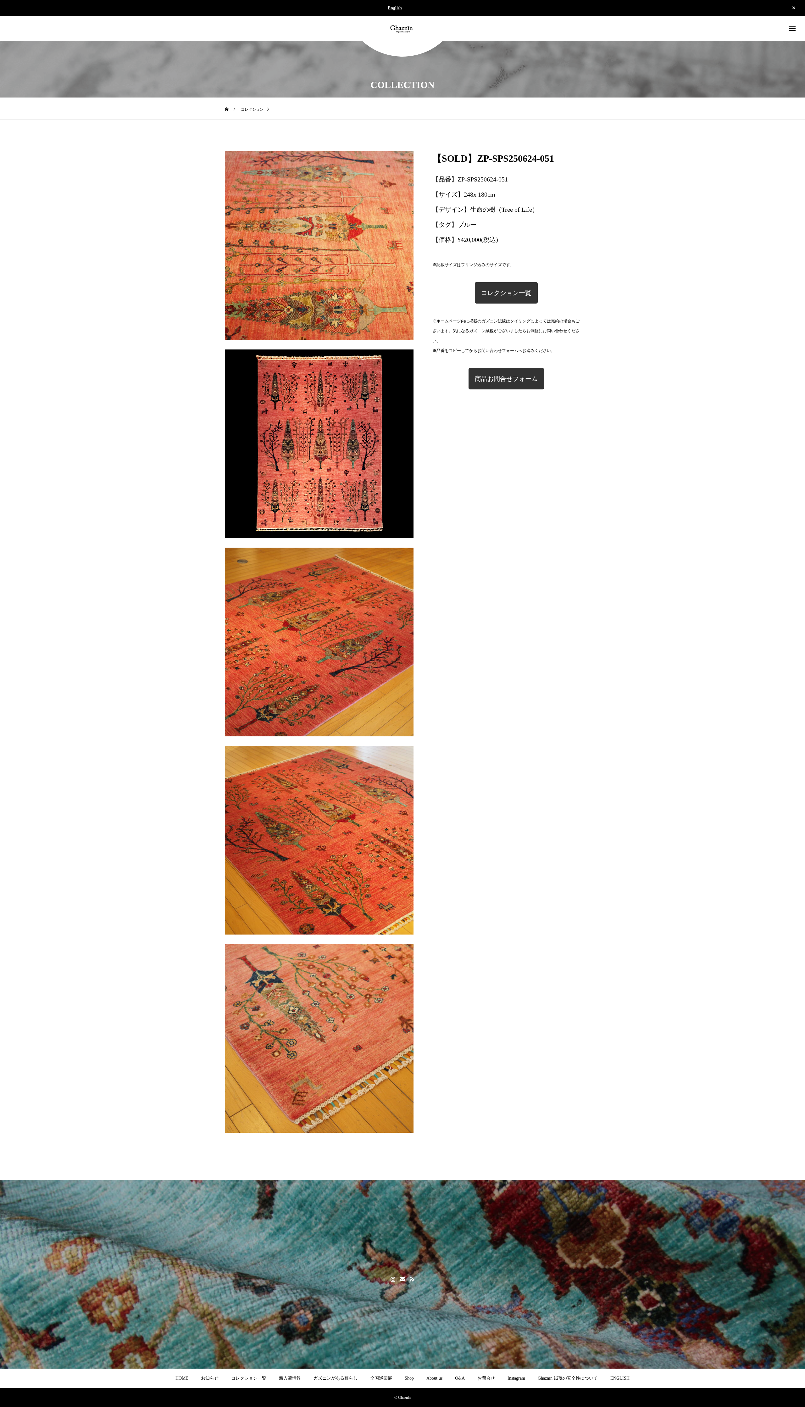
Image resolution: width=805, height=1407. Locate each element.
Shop (409, 1378)
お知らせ (210, 1378)
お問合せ (486, 1378)
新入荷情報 (290, 1378)
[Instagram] (393, 1279)
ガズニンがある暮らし (336, 1378)
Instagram (516, 1378)
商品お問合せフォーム (506, 378)
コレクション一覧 (506, 292)
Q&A (460, 1378)
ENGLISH (620, 1378)
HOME (181, 1378)
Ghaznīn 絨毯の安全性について (568, 1378)
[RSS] (412, 1279)
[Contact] (402, 1279)
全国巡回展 (381, 1378)
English (395, 8)
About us (434, 1378)
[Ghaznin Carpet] (402, 28)
